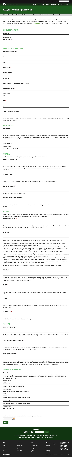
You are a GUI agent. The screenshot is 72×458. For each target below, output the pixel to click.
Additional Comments (8, 409)
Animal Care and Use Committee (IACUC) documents (16, 392)
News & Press (63, 444)
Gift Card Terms (64, 449)
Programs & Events (64, 442)
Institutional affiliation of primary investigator (16, 83)
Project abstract (7, 39)
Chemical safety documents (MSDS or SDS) (13, 386)
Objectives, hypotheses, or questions (12, 198)
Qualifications (6, 128)
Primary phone (6, 67)
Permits (31, 14)
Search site (61, 1)
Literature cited (7, 312)
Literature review (7, 174)
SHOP (67, 5)
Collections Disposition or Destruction (13, 340)
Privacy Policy (63, 448)
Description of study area (9, 218)
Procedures (6, 232)
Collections (6, 270)
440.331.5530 (31, 437)
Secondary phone (7, 73)
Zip (3, 106)
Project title (6, 33)
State (4, 101)
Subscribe (46, 432)
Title (4, 57)
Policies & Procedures (25, 14)
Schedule (5, 298)
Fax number (6, 78)
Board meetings (64, 445)
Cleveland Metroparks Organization (14, 14)
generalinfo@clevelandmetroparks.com (48, 435)
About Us (6, 14)
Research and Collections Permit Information (41, 14)
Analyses (5, 285)
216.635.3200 (36, 435)
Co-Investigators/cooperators (11, 111)
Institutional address (8, 89)
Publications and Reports (9, 327)
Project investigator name (10, 51)
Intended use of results (9, 186)
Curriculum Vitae (7, 143)
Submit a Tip (24, 437)
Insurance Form (7, 380)
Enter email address (38, 432)
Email (4, 62)
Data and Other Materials (9, 354)
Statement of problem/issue (10, 159)
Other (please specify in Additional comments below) (16, 397)
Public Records (64, 447)
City (4, 95)
